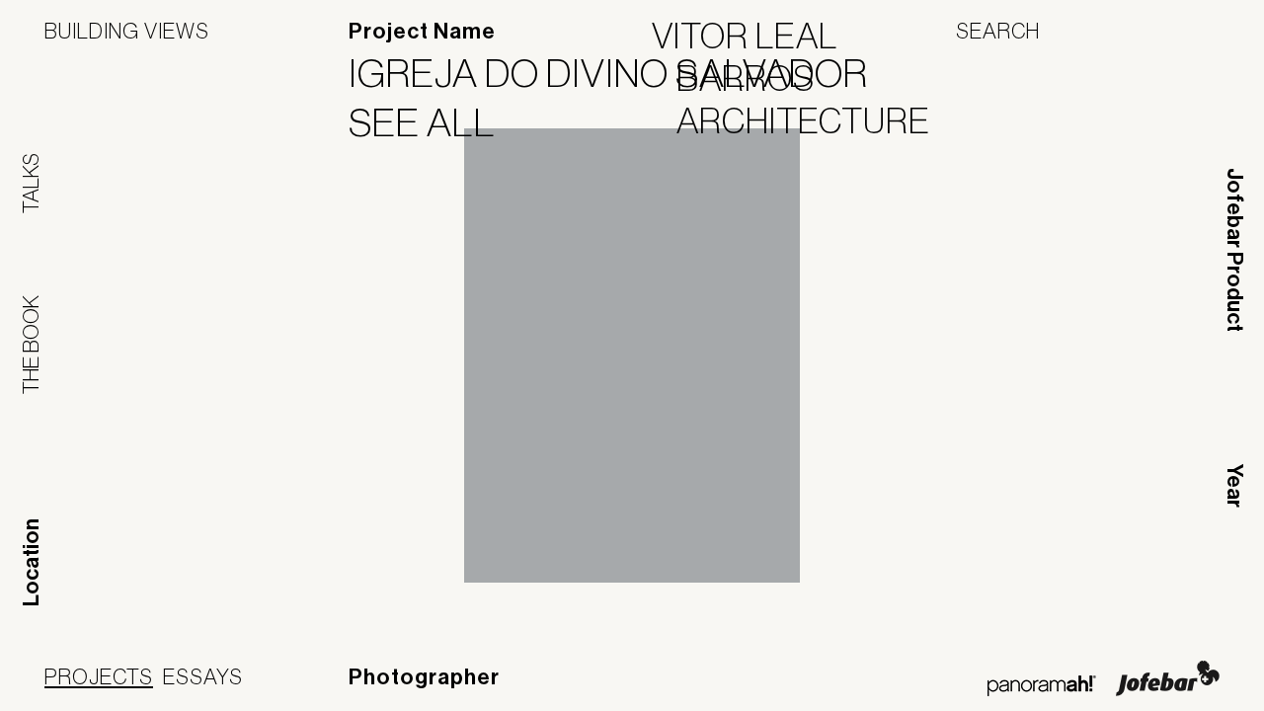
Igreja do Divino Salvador (620, 73)
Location (31, 562)
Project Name (422, 31)
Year (1234, 486)
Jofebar (1168, 678)
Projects (98, 676)
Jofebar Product (1234, 250)
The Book (30, 344)
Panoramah (1041, 685)
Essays (203, 676)
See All (434, 122)
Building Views (126, 30)
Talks (30, 183)
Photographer (424, 677)
